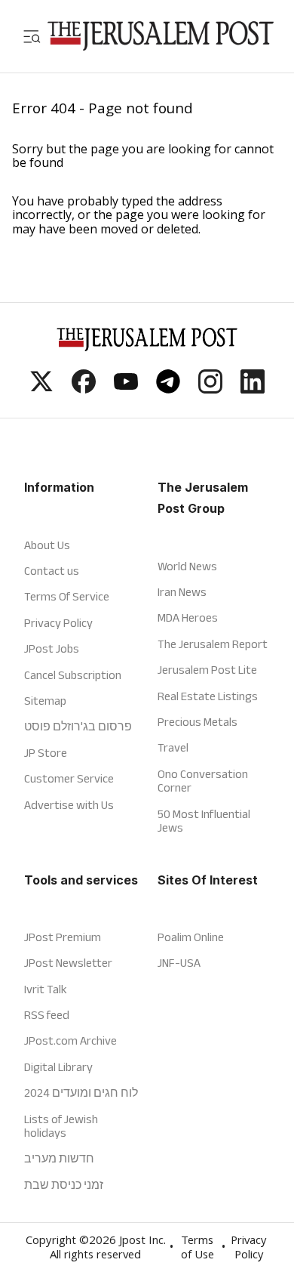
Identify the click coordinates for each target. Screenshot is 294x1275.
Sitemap (45, 700)
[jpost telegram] (168, 389)
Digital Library (58, 1066)
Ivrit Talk (45, 989)
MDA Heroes (188, 617)
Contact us (51, 570)
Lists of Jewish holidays (61, 1126)
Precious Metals (197, 721)
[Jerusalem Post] (160, 36)
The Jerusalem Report (213, 644)
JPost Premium (62, 937)
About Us (47, 545)
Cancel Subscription (72, 674)
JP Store (45, 752)
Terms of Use (197, 1249)
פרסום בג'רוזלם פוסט (78, 726)
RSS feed (46, 1014)
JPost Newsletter (68, 962)
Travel (173, 747)
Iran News (182, 591)
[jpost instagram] (210, 389)
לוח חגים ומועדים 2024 (81, 1092)
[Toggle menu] (31, 36)
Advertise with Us (69, 804)
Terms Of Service (66, 596)
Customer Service (69, 778)
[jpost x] (41, 389)
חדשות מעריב (59, 1158)
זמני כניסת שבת (63, 1184)
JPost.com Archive (70, 1040)
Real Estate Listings (208, 696)
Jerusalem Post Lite (207, 669)
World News (187, 566)
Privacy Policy (58, 622)
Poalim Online (191, 937)
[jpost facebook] (84, 389)
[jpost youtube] (126, 389)
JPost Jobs (51, 648)
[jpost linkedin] (252, 389)
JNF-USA (179, 962)
